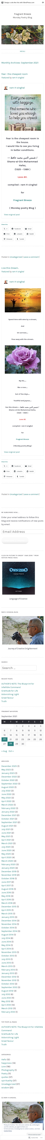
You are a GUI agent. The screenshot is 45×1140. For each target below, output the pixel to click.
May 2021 (5, 836)
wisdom (5, 1087)
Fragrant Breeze (22, 14)
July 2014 (5, 938)
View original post (12, 214)
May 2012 (5, 1001)
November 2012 (8, 980)
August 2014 (7, 934)
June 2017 (6, 882)
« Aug (4, 751)
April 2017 (6, 885)
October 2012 (7, 984)
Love (3, 1066)
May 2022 (6, 797)
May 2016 (5, 896)
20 (4, 739)
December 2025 (9, 766)
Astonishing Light (10, 694)
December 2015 (8, 906)
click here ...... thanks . (14, 540)
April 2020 (6, 857)
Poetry (4, 1073)
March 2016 (7, 903)
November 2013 (8, 952)
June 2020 (6, 850)
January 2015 (7, 917)
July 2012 (5, 994)
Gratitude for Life (9, 691)
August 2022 (7, 787)
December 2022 (9, 776)
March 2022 (7, 805)
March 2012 (7, 1008)
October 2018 (7, 878)
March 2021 (7, 843)
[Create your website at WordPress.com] (22, 2)
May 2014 (5, 945)
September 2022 (9, 783)
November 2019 (8, 875)
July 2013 (5, 959)
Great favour (7, 698)
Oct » (11, 751)
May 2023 (6, 769)
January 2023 (8, 773)
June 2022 (6, 794)
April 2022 (6, 801)
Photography (7, 1070)
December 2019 (8, 871)
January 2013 (7, 973)
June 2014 (6, 941)
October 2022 (8, 780)
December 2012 (8, 977)
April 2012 (6, 1005)
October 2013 (7, 955)
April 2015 (6, 910)
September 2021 (9, 822)
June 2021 (6, 833)
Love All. (5, 1136)
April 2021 (6, 840)
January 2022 (8, 812)
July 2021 (5, 829)
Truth (4, 701)
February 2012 (8, 1012)
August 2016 (7, 889)
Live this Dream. (10, 268)
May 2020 (6, 854)
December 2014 (8, 920)
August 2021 (7, 826)
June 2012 (6, 998)
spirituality (6, 1080)
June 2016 (6, 892)
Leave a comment (31, 257)
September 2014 (9, 931)
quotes (4, 1077)
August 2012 (7, 991)
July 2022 (6, 790)
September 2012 (9, 987)
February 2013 (8, 970)
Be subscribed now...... (10, 512)
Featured (5, 77)
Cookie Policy (8, 1131)
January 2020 (8, 868)
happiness (6, 1063)
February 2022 (8, 808)
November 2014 (8, 924)
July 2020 (6, 847)
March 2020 (7, 861)
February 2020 (8, 864)
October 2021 (7, 819)
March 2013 (7, 966)
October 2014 (7, 927)
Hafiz (3, 1059)
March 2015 (7, 913)
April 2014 (6, 948)
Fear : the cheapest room (14, 74)
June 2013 (6, 963)
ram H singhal (18, 77)
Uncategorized (16, 257)
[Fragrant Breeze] (22, 34)
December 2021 (8, 815)
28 (10, 743)
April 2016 (6, 899)
